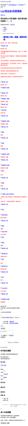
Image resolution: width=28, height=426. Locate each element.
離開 (8, 423)
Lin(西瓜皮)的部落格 (11, 11)
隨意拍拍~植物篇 (13, 323)
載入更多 (3, 328)
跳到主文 (3, 15)
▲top (2, 325)
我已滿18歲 (3, 423)
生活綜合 (12, 24)
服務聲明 (16, 406)
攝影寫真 (11, 321)
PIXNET (6, 404)
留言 (11, 317)
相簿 (4, 27)
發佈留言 (3, 337)
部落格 (5, 29)
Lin (1, 309)
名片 (4, 31)
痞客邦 (8, 317)
